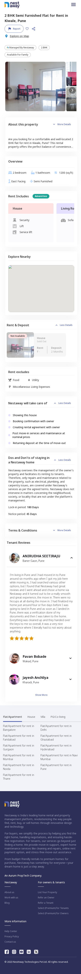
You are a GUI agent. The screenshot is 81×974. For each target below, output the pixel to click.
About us (9, 892)
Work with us (11, 897)
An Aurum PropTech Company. (23, 875)
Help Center (11, 931)
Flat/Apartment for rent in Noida (18, 767)
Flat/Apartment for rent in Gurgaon (18, 747)
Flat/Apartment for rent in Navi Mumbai (59, 757)
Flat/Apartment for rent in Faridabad (18, 737)
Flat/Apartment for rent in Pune (56, 767)
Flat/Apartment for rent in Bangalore (18, 727)
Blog (7, 902)
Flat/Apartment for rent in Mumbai (18, 757)
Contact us (10, 941)
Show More (41, 694)
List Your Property (47, 892)
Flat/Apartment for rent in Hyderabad (56, 747)
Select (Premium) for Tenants (53, 908)
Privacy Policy (12, 936)
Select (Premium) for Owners (53, 913)
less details (66, 325)
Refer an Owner (46, 897)
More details (64, 124)
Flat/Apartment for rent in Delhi (56, 727)
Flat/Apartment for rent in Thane (18, 776)
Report (16, 28)
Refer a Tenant (45, 902)
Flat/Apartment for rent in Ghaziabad (56, 737)
